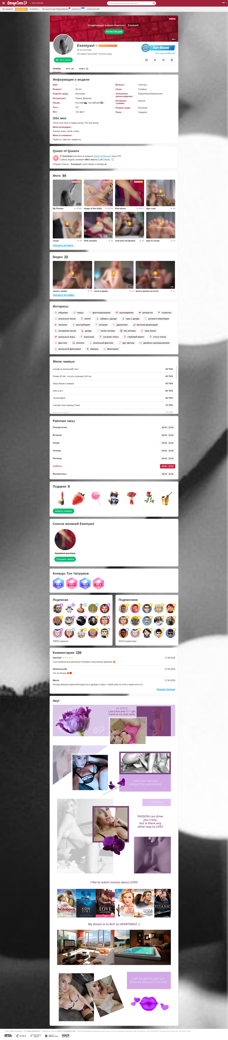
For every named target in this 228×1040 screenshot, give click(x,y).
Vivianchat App (93, 9)
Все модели (7, 9)
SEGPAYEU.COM (69, 1031)
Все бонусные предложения (55, 9)
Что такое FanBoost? (165, 53)
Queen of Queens (102, 156)
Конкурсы (76, 9)
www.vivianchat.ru (33, 1031)
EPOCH (60, 1031)
